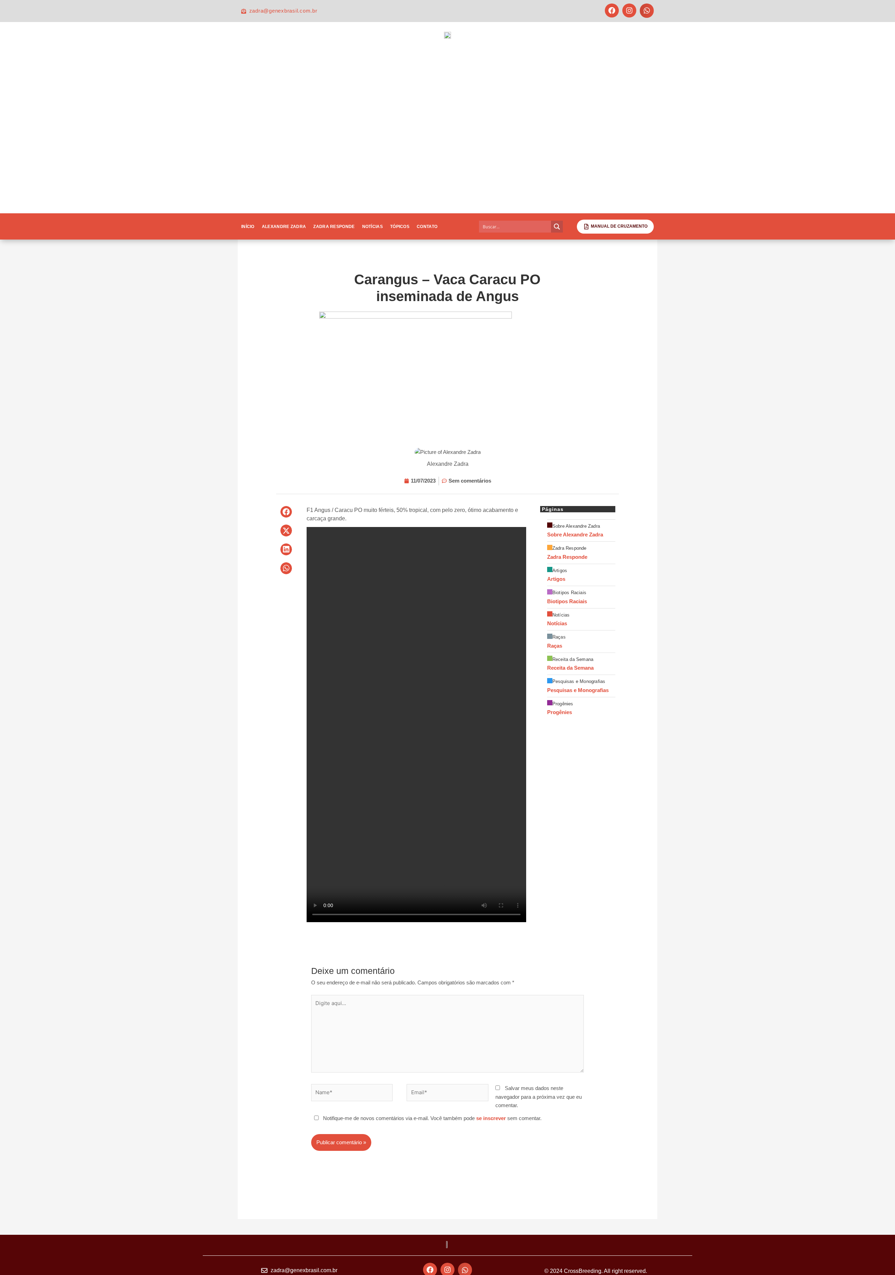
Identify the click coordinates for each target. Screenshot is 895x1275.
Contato (427, 226)
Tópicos (399, 226)
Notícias (372, 226)
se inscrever (491, 1118)
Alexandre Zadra (284, 226)
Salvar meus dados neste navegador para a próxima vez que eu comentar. (538, 1097)
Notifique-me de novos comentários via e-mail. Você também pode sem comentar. (432, 1118)
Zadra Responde (334, 226)
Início (248, 226)
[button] (647, 10)
